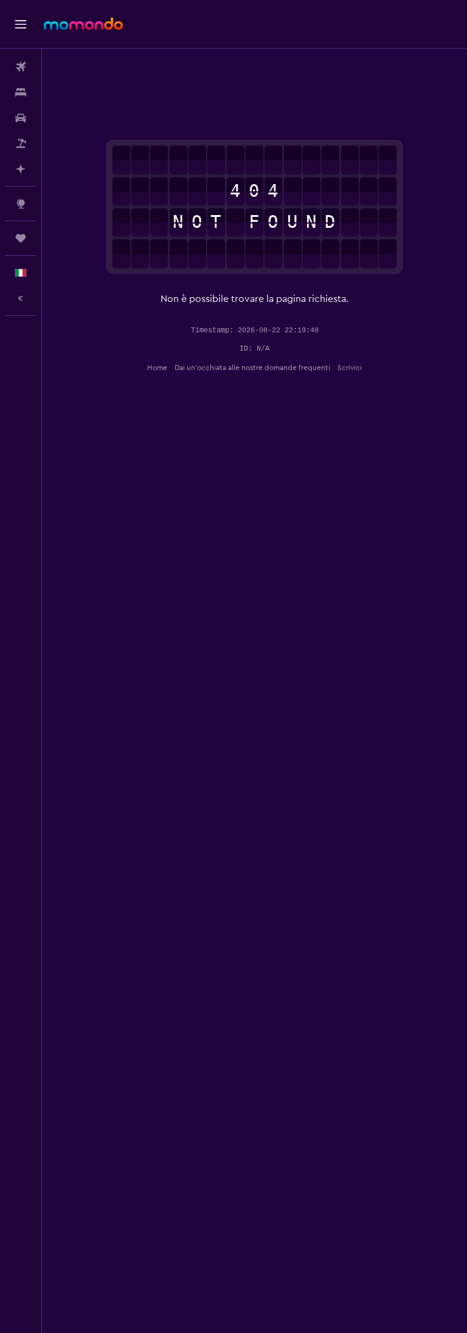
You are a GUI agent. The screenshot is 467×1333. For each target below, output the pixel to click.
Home (157, 367)
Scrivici (349, 367)
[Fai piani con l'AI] (20, 169)
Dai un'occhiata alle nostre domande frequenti (252, 367)
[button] (20, 24)
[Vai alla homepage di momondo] (83, 24)
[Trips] (20, 238)
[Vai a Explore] (20, 203)
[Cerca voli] (20, 67)
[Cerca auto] (20, 118)
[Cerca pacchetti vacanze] (20, 143)
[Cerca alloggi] (20, 92)
